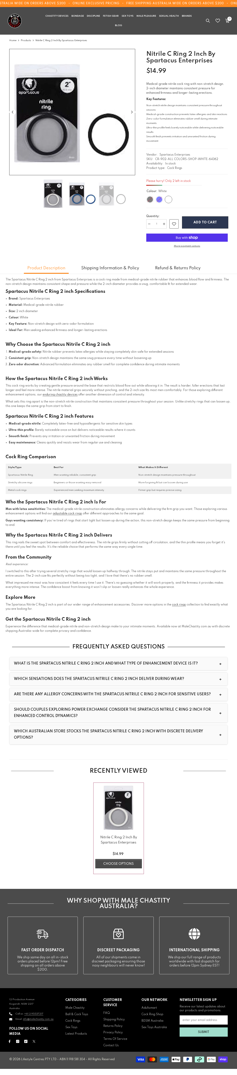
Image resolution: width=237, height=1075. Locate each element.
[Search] (208, 20)
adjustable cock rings (67, 513)
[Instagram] (17, 1041)
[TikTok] (26, 1041)
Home (12, 40)
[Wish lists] (218, 21)
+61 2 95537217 (33, 1014)
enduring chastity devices (60, 394)
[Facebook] (9, 1041)
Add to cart (204, 222)
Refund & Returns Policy (178, 268)
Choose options (118, 864)
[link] (174, 224)
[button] (12, 112)
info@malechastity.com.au (38, 1019)
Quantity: (153, 216)
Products (26, 40)
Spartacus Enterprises (174, 154)
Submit (203, 1032)
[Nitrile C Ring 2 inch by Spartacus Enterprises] (118, 808)
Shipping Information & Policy (110, 268)
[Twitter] (34, 1041)
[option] (72, 112)
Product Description (46, 268)
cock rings (179, 604)
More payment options (187, 246)
